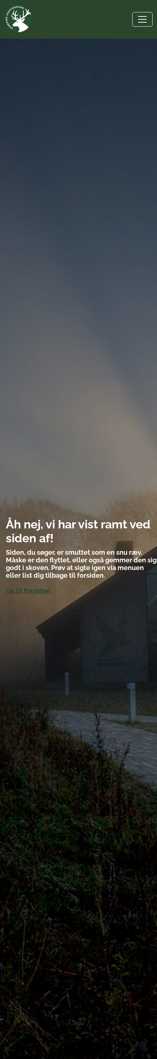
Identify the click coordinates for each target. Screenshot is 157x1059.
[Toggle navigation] (142, 19)
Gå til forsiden (28, 591)
